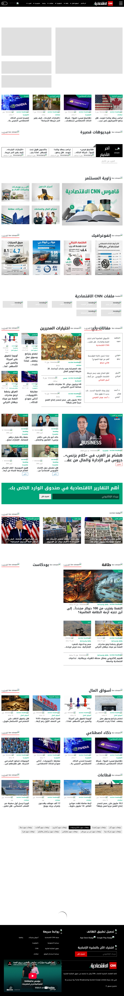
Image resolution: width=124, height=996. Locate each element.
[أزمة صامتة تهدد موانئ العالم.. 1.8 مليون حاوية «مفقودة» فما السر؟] (77, 787)
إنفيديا (26, 96)
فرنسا (56, 446)
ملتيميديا (37, 3)
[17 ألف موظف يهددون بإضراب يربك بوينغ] (46, 787)
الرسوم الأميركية (33, 518)
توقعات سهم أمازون (60, 827)
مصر (56, 415)
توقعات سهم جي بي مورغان (91, 832)
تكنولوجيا (59, 3)
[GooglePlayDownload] (105, 938)
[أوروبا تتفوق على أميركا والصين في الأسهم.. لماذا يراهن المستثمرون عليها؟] (9, 338)
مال (79, 334)
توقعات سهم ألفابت (42, 827)
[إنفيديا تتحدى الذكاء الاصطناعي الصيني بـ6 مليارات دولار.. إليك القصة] (15, 102)
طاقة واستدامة (13, 388)
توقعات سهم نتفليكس (70, 832)
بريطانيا (88, 781)
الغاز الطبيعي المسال (20, 446)
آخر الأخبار (83, 3)
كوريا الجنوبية (24, 781)
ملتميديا (105, 450)
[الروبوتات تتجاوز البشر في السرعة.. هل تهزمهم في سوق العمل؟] (15, 745)
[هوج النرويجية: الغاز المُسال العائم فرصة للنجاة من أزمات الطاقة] (14, 451)
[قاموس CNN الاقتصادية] (92, 204)
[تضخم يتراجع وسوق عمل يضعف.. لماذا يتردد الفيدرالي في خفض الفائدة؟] (29, 338)
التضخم (34, 334)
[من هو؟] (46, 215)
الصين (27, 739)
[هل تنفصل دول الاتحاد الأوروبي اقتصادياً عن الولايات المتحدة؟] (45, 451)
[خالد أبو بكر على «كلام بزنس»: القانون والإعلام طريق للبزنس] (45, 420)
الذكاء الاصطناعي (85, 96)
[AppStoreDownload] (88, 938)
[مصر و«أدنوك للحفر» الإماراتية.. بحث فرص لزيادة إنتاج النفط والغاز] (77, 628)
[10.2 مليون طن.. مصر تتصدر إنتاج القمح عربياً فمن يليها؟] (109, 787)
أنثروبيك (34, 372)
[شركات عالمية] (15, 215)
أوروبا (15, 334)
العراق (15, 372)
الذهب (26, 697)
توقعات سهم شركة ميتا (112, 832)
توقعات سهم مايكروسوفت (79, 827)
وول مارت (77, 518)
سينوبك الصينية (54, 697)
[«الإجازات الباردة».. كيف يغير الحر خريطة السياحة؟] (46, 102)
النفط (120, 571)
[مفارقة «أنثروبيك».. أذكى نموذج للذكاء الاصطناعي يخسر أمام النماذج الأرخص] (29, 376)
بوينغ (58, 781)
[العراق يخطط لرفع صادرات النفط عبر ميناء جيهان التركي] (9, 376)
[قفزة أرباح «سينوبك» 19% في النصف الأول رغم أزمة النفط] (46, 703)
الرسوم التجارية (117, 96)
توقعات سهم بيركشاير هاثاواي (48, 832)
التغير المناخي (55, 96)
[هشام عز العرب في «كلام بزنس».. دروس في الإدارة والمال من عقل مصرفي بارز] (92, 431)
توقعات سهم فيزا (28, 832)
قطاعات (51, 3)
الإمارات (25, 415)
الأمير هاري (118, 518)
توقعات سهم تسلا (26, 827)
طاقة (67, 3)
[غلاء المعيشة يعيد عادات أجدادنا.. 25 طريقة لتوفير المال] (61, 347)
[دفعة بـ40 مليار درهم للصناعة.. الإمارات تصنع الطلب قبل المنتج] (14, 420)
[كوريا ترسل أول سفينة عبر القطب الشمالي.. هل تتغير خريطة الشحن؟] (15, 787)
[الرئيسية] (103, 3)
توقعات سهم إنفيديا (99, 827)
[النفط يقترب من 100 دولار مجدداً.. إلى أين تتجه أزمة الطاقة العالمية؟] (93, 586)
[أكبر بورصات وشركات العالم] (15, 192)
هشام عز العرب (117, 415)
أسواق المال (75, 3)
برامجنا (44, 3)
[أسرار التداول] (46, 192)
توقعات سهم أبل (115, 827)
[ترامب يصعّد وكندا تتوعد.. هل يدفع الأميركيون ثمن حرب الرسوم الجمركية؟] (109, 102)
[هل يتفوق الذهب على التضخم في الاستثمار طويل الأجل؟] (15, 703)
